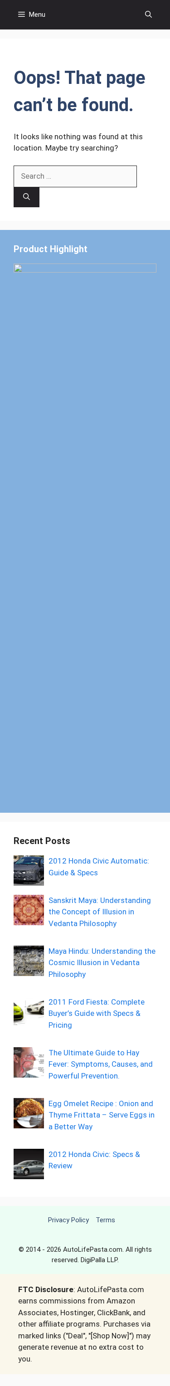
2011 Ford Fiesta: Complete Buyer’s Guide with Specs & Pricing (97, 1013)
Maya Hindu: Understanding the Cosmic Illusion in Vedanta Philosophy (102, 963)
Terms (105, 1220)
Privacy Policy (68, 1220)
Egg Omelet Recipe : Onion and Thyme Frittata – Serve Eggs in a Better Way (102, 1115)
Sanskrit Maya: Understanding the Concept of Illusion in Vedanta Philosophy (100, 912)
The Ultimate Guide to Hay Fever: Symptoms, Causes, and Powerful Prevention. (101, 1064)
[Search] (26, 197)
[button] (148, 14)
